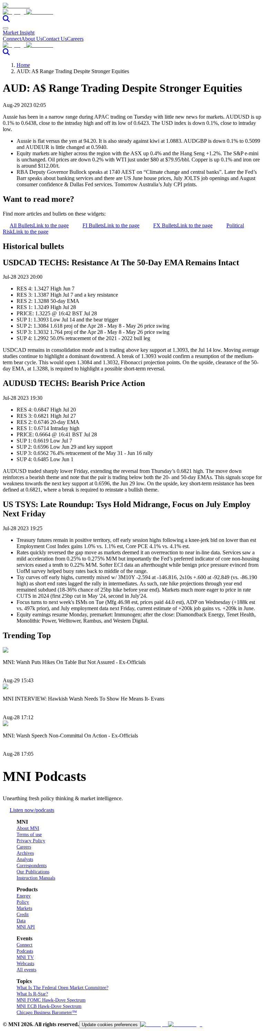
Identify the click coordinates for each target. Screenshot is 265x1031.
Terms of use (29, 834)
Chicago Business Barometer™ (47, 1012)
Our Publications (33, 871)
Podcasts (25, 951)
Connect (12, 39)
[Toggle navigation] (5, 28)
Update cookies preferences (110, 1024)
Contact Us (54, 39)
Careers (75, 39)
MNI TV (25, 957)
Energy (24, 896)
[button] (132, 12)
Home (23, 65)
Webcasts (25, 963)
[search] (6, 20)
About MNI (28, 828)
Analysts (25, 859)
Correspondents (32, 865)
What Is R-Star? (32, 994)
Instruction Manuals (36, 878)
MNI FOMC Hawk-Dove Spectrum (51, 1000)
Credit (23, 914)
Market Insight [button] (19, 33)
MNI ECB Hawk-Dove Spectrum (49, 1006)
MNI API (26, 927)
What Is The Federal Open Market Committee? (62, 987)
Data (21, 920)
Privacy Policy (31, 840)
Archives (25, 853)
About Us (31, 39)
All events (26, 969)
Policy (23, 902)
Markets (24, 908)
